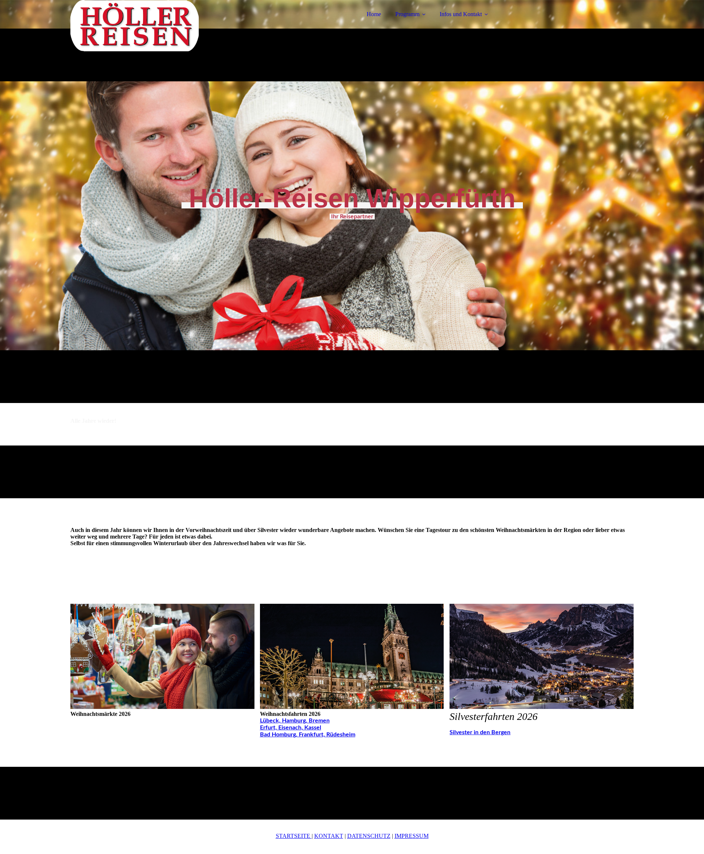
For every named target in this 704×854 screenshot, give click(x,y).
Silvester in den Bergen (480, 732)
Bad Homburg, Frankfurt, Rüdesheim (307, 734)
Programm (407, 14)
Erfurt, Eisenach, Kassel (290, 728)
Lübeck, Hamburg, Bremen (295, 721)
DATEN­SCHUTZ (368, 836)
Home (374, 14)
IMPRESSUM (412, 836)
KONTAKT (328, 836)
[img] (134, 25)
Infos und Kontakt (461, 14)
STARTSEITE (294, 836)
